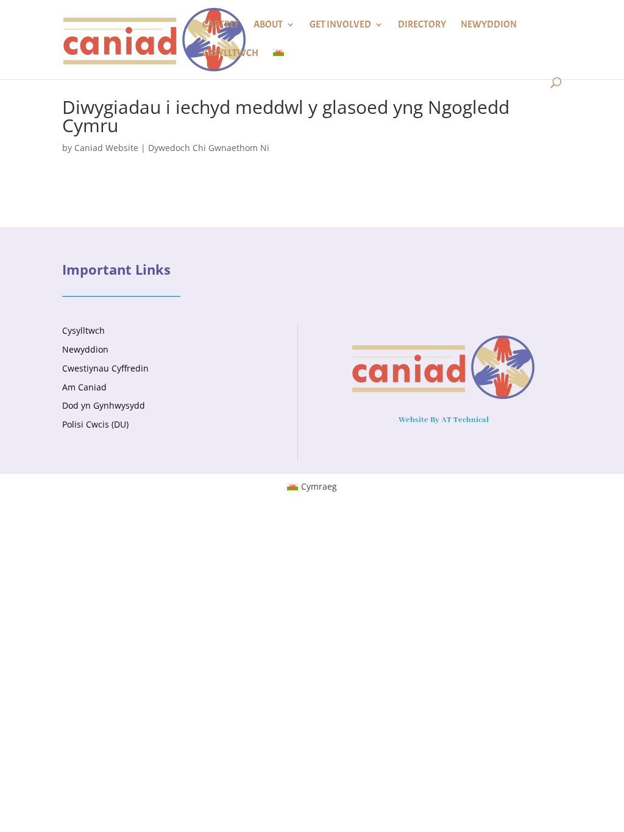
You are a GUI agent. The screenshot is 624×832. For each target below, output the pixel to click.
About (268, 25)
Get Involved (340, 25)
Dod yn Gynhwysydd (103, 405)
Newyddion (489, 25)
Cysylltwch (230, 54)
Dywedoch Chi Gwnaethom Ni (208, 147)
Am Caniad (84, 387)
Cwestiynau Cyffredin (105, 368)
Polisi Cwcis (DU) (95, 424)
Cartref (220, 25)
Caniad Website (106, 147)
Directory (422, 25)
